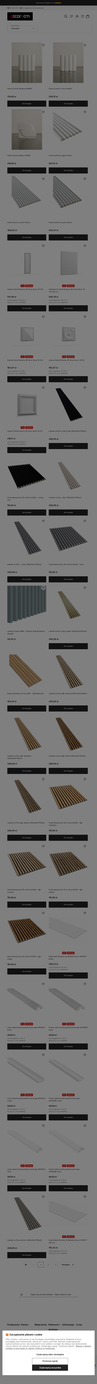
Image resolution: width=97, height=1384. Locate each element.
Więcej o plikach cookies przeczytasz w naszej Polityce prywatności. (48, 1347)
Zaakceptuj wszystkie (50, 1367)
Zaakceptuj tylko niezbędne (50, 1354)
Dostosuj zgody (50, 1361)
